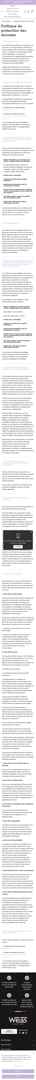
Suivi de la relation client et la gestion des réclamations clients (17, 197)
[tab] (18, 160)
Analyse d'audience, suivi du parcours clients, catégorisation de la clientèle (17, 160)
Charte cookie (17, 1061)
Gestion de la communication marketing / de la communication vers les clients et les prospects (18, 191)
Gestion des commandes (12, 175)
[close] (34, 1053)
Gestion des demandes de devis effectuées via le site (15, 202)
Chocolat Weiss (6, 21)
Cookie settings (18, 1066)
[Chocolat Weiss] (2, 11)
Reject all (18, 1071)
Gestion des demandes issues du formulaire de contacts (15, 185)
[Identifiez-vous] (28, 11)
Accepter (18, 546)
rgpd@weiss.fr (7, 110)
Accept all (18, 1076)
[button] (25, 11)
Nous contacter (9, 1031)
